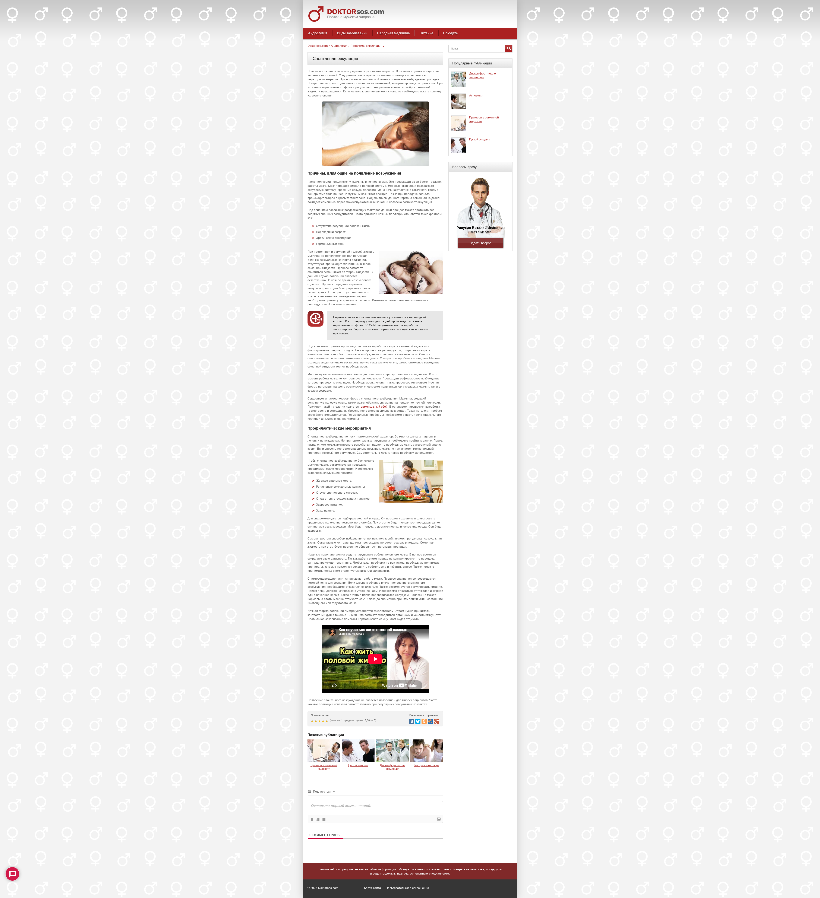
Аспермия (476, 95)
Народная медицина (393, 33)
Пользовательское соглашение (407, 887)
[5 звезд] (327, 721)
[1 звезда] (313, 721)
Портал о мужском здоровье (351, 17)
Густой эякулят (358, 765)
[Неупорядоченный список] (324, 819)
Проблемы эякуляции (365, 45)
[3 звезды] (320, 721)
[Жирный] (312, 819)
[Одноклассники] (424, 721)
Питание (426, 33)
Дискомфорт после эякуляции (392, 767)
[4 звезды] (323, 721)
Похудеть (450, 33)
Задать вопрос (480, 243)
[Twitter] (417, 721)
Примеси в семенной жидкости (323, 767)
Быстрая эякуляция (426, 765)
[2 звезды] (316, 721)
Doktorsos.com (318, 45)
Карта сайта (372, 887)
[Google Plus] (436, 721)
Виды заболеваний (352, 33)
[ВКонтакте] (411, 721)
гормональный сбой (374, 406)
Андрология (317, 33)
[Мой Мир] (430, 721)
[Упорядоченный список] (318, 819)
